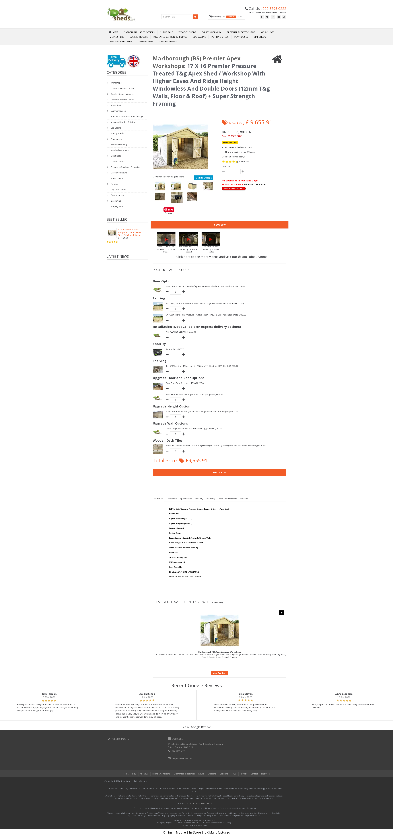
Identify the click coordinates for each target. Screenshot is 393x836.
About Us (144, 773)
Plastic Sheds (116, 178)
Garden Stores (168, 41)
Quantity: (226, 166)
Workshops (267, 32)
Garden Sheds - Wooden (122, 94)
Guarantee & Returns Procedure (189, 773)
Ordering (224, 773)
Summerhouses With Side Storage (126, 116)
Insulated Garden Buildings (170, 36)
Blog (134, 773)
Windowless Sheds (119, 150)
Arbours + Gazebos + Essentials (125, 167)
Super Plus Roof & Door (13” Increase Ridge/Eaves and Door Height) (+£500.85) (202, 411)
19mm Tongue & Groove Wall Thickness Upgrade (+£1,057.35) (194, 428)
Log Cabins (199, 36)
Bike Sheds (260, 36)
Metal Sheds (116, 36)
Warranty (210, 498)
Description (171, 498)
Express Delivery (211, 32)
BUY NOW (220, 224)
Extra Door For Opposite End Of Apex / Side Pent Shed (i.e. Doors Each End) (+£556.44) (205, 286)
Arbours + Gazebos (120, 41)
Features (158, 498)
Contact (254, 773)
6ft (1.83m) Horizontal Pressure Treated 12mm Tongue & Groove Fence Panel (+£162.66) (206, 314)
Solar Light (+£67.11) (175, 349)
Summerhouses (139, 36)
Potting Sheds (220, 36)
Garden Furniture (118, 172)
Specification (186, 498)
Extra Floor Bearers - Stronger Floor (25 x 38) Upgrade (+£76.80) (194, 394)
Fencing (114, 184)
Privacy (243, 773)
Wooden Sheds (187, 32)
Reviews (244, 498)
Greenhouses (145, 41)
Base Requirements (228, 498)
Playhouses (241, 36)
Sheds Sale (166, 32)
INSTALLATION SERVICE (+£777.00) (181, 331)
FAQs (234, 773)
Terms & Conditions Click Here (199, 803)
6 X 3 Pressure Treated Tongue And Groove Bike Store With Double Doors (129, 232)
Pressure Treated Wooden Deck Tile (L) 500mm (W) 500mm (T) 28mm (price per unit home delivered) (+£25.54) (215, 445)
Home (126, 773)
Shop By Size (116, 206)
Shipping (212, 773)
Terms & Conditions (161, 773)
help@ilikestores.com (183, 758)
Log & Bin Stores (118, 189)
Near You (265, 773)
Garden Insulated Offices (139, 32)
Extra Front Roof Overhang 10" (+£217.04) (185, 383)
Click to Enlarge (204, 177)
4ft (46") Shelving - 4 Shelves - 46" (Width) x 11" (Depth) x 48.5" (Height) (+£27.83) (202, 366)
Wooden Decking (118, 144)
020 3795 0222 (274, 8)
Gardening (115, 200)
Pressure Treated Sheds (241, 32)
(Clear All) (217, 602)
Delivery (199, 498)
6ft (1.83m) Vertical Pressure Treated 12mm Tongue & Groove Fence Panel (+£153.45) (205, 303)
